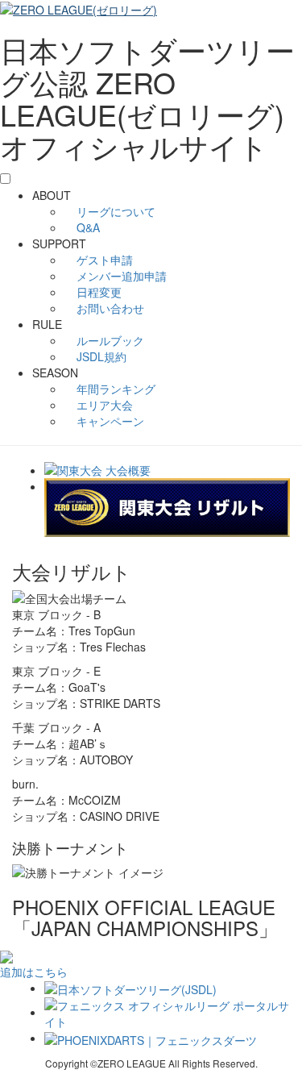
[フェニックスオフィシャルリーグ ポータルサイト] (167, 1012)
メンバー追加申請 (120, 276)
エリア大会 (103, 405)
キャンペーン (108, 421)
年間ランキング (114, 389)
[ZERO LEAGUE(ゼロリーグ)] (78, 8)
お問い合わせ (108, 308)
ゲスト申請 (103, 260)
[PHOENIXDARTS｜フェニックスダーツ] (150, 1038)
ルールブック (108, 340)
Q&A (86, 227)
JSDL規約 (99, 356)
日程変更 (97, 292)
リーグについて (114, 211)
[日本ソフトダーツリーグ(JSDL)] (130, 988)
